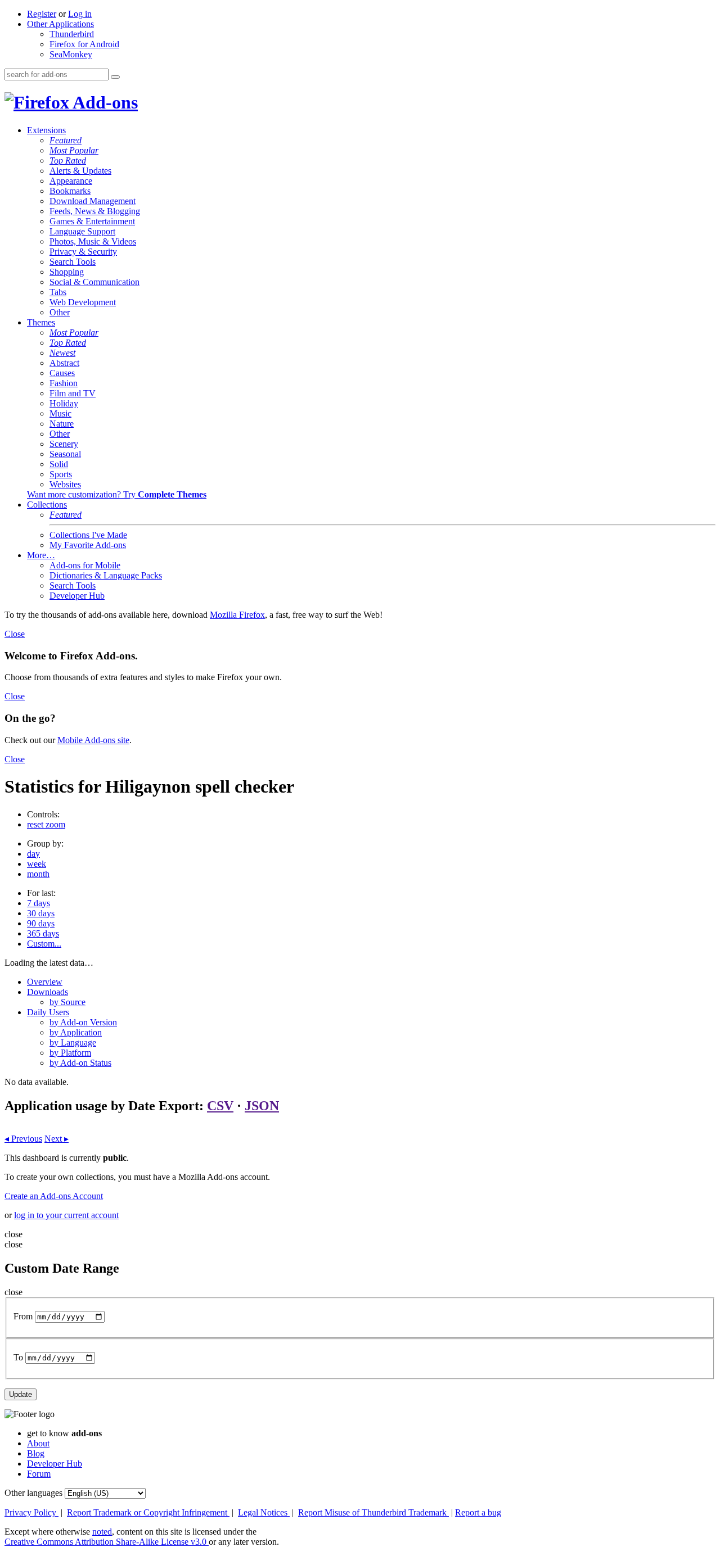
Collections (47, 504)
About (38, 1443)
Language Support (82, 231)
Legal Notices (264, 1512)
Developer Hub (77, 595)
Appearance (71, 181)
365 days (43, 933)
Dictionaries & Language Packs (106, 575)
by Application (76, 1032)
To (18, 1357)
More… (41, 555)
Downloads (47, 992)
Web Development (83, 302)
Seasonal (65, 454)
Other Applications (60, 24)
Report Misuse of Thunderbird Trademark (373, 1512)
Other (60, 312)
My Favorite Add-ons (88, 545)
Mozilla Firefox (237, 614)
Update (20, 1394)
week (36, 864)
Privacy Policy (31, 1512)
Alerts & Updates (80, 170)
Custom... (44, 943)
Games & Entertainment (92, 221)
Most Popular (74, 150)
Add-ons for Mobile (85, 565)
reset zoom (46, 824)
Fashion (64, 383)
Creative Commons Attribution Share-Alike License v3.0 (106, 1541)
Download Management (93, 201)
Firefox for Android (84, 44)
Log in (80, 14)
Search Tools (73, 261)
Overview (44, 982)
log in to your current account (66, 1215)
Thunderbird (72, 34)
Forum (39, 1473)
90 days (41, 923)
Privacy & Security (83, 251)
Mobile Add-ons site (93, 740)
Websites (65, 484)
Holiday (64, 403)
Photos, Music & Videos (93, 241)
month (38, 874)
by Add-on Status (80, 1063)
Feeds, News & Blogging (95, 211)
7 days (38, 903)
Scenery (64, 444)
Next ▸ (56, 1138)
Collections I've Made (88, 535)
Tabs (58, 292)
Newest (62, 353)
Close (14, 634)
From (23, 1316)
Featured (66, 140)
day (33, 853)
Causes (62, 373)
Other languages (33, 1493)
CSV (220, 1105)
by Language (73, 1042)
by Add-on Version (83, 1022)
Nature (62, 423)
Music (60, 413)
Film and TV (73, 393)
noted (102, 1531)
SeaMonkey (71, 54)
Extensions (46, 130)
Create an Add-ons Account (53, 1196)
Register (41, 14)
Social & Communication (95, 282)
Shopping (67, 272)
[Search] (115, 77)
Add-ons (103, 102)
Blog (35, 1453)
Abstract (64, 363)
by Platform (70, 1052)
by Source (68, 1002)
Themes (41, 322)
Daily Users (48, 1012)
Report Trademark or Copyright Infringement (148, 1512)
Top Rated (68, 160)
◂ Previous (23, 1138)
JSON (262, 1105)
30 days (41, 913)
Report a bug (478, 1512)
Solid (59, 464)
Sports (61, 474)
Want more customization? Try (116, 494)
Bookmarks (70, 191)
